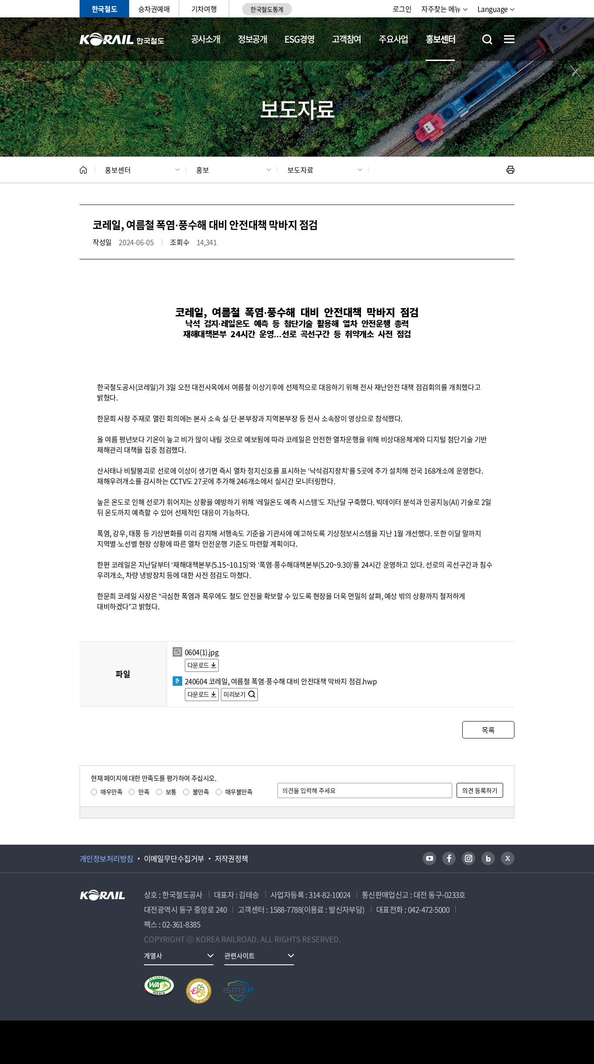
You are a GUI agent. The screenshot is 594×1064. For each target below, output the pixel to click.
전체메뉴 (509, 39)
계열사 (153, 955)
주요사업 (393, 39)
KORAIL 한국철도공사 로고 (122, 39)
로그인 (402, 8)
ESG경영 (299, 39)
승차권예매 (154, 8)
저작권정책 (231, 858)
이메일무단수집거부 (174, 858)
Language (492, 8)
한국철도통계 (266, 9)
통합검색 (487, 39)
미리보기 (235, 694)
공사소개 (205, 39)
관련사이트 (239, 955)
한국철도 (104, 8)
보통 (171, 791)
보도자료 (300, 169)
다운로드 (198, 665)
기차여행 (204, 8)
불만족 (201, 791)
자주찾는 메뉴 (441, 8)
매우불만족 (239, 791)
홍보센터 (440, 39)
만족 (143, 791)
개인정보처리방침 (106, 858)
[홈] (83, 170)
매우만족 (111, 791)
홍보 (202, 169)
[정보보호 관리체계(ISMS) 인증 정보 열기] (238, 991)
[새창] (429, 858)
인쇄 (510, 170)
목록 (488, 730)
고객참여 (346, 39)
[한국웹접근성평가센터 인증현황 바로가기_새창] (159, 991)
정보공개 (252, 39)
